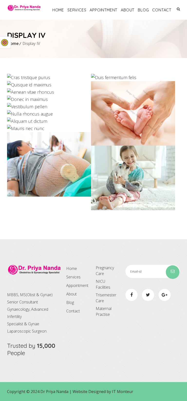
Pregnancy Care (105, 270)
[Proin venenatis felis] (99, 113)
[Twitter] (148, 295)
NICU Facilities (103, 284)
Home (58, 10)
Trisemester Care (106, 297)
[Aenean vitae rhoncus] (15, 92)
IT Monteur (122, 391)
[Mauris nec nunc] (15, 128)
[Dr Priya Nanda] (24, 8)
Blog (143, 10)
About (127, 10)
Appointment (103, 10)
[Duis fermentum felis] (99, 77)
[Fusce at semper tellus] (15, 164)
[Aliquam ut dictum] (15, 121)
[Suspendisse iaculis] (99, 178)
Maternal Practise (104, 311)
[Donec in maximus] (15, 99)
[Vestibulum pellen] (15, 106)
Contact (161, 10)
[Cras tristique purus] (15, 77)
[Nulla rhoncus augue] (15, 114)
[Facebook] (131, 295)
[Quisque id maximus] (15, 84)
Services (76, 10)
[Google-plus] (165, 295)
